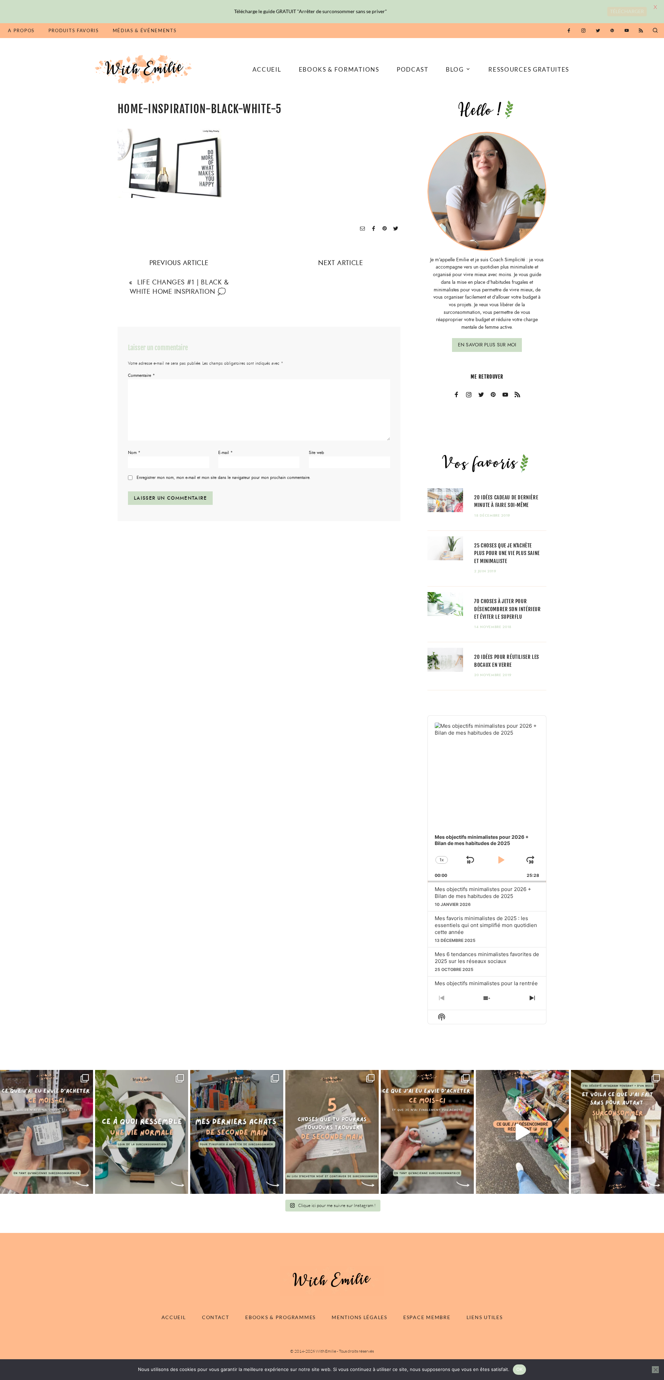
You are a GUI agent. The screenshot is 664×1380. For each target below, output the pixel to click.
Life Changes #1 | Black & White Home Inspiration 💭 (179, 287)
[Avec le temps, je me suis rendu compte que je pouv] (331, 1132)
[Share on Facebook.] (373, 229)
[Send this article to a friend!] (362, 229)
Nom (134, 453)
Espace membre (426, 1317)
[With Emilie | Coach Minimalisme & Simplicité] (144, 69)
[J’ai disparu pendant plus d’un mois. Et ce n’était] (617, 1132)
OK (519, 1369)
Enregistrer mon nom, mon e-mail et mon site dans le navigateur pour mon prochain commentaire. (224, 478)
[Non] (655, 1369)
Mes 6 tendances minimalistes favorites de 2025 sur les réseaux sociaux (487, 957)
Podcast (412, 69)
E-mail (225, 453)
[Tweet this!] (395, 229)
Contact (215, 1317)
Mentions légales (359, 1317)
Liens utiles (485, 1317)
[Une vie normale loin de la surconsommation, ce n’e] (141, 1132)
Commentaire (141, 375)
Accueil (267, 69)
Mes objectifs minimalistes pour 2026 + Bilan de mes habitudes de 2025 (483, 892)
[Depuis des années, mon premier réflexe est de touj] (236, 1132)
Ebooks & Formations (339, 69)
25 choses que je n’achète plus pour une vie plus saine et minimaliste (507, 553)
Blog (455, 69)
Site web (316, 453)
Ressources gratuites (528, 69)
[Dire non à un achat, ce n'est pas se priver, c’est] (46, 1132)
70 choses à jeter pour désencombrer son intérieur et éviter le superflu (507, 609)
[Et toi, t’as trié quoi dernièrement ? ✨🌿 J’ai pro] (522, 1132)
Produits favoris (73, 30)
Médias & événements (145, 30)
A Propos (21, 30)
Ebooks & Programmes (280, 1317)
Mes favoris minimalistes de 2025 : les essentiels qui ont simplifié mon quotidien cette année (486, 925)
